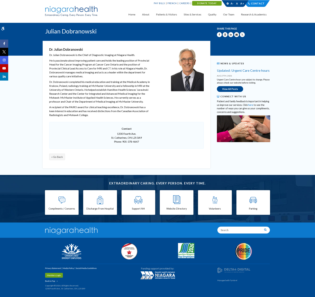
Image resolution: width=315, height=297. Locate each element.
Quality (212, 14)
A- (232, 3)
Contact (258, 3)
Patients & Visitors (166, 14)
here (250, 105)
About (145, 14)
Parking (253, 208)
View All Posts (230, 89)
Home (131, 14)
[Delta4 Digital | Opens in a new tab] (233, 270)
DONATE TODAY (206, 3)
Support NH (138, 208)
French (172, 3)
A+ (242, 3)
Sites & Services (192, 14)
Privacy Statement (53, 268)
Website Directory (176, 208)
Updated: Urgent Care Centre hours (243, 70)
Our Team (228, 14)
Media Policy (68, 268)
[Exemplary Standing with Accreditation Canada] (129, 251)
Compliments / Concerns (62, 208)
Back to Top (50, 281)
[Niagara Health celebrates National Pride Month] (243, 251)
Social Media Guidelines (86, 268)
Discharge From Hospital (100, 208)
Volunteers (215, 208)
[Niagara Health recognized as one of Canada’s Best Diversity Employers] (71, 251)
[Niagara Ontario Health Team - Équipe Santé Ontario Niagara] (157, 275)
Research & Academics (254, 14)
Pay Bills (159, 3)
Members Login (54, 275)
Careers (184, 3)
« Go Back (57, 156)
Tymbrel (233, 280)
